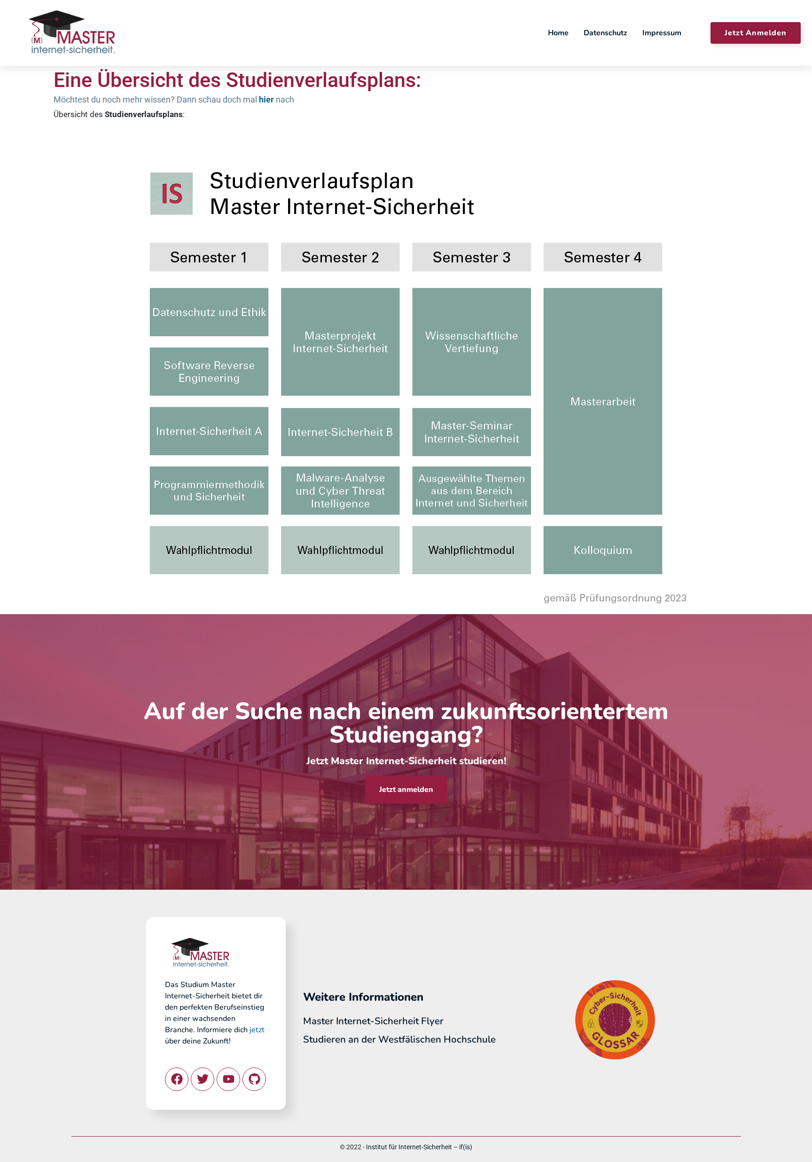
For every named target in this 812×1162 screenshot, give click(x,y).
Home (558, 33)
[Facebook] (176, 1079)
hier (266, 99)
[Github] (254, 1079)
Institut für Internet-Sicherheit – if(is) (419, 1147)
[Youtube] (228, 1079)
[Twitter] (202, 1079)
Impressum (661, 33)
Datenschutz (605, 33)
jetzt (257, 1030)
